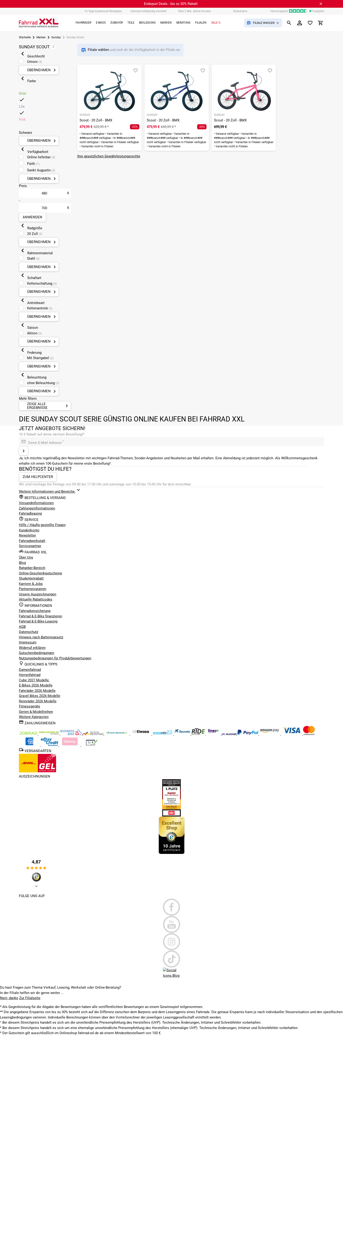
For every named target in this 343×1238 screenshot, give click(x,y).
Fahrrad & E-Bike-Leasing (38, 621)
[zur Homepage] (39, 23)
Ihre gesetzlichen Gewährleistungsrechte (108, 156)
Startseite (25, 37)
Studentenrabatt (31, 578)
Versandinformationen (36, 503)
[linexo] (214, 734)
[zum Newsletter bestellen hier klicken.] (23, 451)
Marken (41, 37)
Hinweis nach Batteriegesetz (41, 637)
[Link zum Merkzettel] (310, 22)
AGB (22, 627)
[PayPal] (248, 734)
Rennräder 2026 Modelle (37, 701)
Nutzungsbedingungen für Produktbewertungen (55, 658)
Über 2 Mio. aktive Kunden (194, 11)
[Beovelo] (198, 734)
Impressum (27, 642)
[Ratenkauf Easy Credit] (70, 745)
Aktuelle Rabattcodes (35, 599)
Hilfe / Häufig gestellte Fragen (42, 525)
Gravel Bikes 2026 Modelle (39, 696)
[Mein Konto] (299, 22)
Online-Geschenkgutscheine (40, 573)
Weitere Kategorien (34, 717)
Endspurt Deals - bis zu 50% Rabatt (171, 4)
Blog (22, 563)
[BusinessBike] (71, 734)
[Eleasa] (141, 734)
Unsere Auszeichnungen (37, 594)
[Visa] (292, 734)
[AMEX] (30, 745)
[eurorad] (229, 734)
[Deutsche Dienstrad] (93, 734)
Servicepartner (30, 546)
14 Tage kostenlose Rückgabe (103, 11)
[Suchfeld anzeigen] (289, 22)
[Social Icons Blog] (171, 976)
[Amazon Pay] (270, 734)
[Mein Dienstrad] (117, 734)
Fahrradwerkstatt (32, 541)
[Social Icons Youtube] (171, 924)
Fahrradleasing (30, 513)
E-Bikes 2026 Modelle (35, 685)
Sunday (56, 37)
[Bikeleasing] (49, 734)
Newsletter (27, 535)
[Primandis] (163, 734)
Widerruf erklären (32, 648)
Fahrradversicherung (34, 611)
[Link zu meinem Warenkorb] (320, 23)
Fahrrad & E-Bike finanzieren (40, 616)
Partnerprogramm (32, 589)
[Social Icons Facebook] (171, 907)
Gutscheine (240, 11)
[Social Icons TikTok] (171, 959)
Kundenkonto (29, 530)
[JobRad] (28, 734)
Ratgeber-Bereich (32, 568)
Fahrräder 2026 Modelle (37, 691)
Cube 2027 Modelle (34, 680)
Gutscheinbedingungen (36, 653)
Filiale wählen (99, 50)
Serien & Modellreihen (36, 712)
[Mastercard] (309, 734)
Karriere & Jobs (31, 584)
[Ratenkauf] (50, 745)
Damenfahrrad (30, 670)
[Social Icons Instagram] (171, 941)
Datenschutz (28, 632)
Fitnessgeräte (29, 706)
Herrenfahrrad (29, 675)
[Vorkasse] (91, 745)
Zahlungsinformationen (37, 508)
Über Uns (26, 557)
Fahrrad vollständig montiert (148, 11)
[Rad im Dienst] (182, 734)
